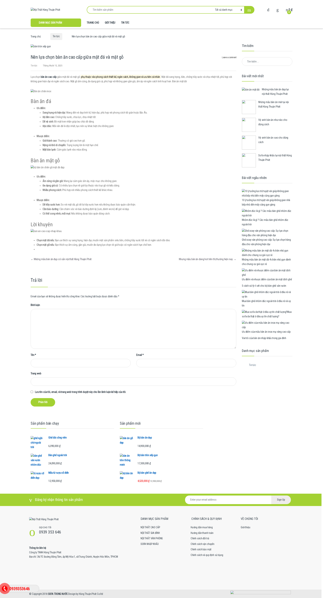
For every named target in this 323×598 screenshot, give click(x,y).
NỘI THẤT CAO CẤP (150, 527)
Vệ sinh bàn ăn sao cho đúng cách (273, 140)
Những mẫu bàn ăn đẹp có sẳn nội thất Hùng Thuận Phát (61, 259)
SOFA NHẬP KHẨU (150, 543)
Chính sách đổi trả (200, 538)
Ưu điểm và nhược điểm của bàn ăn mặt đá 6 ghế (267, 279)
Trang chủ (36, 36)
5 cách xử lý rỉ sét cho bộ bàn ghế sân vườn (264, 285)
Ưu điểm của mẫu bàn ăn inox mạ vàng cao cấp (266, 331)
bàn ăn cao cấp (49, 76)
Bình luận (35, 304)
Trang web (36, 373)
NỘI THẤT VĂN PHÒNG (152, 538)
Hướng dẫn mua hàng (202, 527)
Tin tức (56, 36)
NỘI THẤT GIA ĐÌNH (150, 532)
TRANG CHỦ (93, 22)
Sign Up (281, 499)
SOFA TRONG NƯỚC (58, 593)
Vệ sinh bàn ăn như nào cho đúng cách (272, 122)
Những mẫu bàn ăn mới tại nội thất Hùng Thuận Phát (273, 104)
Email (140, 354)
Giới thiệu (245, 527)
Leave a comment (229, 57)
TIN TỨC (125, 22)
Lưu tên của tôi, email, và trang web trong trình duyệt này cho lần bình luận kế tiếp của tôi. (80, 391)
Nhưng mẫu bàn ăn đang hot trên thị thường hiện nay (207, 259)
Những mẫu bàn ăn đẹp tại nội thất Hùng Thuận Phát (275, 91)
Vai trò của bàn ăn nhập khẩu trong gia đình (264, 338)
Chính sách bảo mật (201, 549)
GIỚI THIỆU (110, 22)
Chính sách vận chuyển (202, 543)
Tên (33, 354)
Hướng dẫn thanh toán (202, 532)
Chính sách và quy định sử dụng (207, 554)
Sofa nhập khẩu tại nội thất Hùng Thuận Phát (275, 157)
